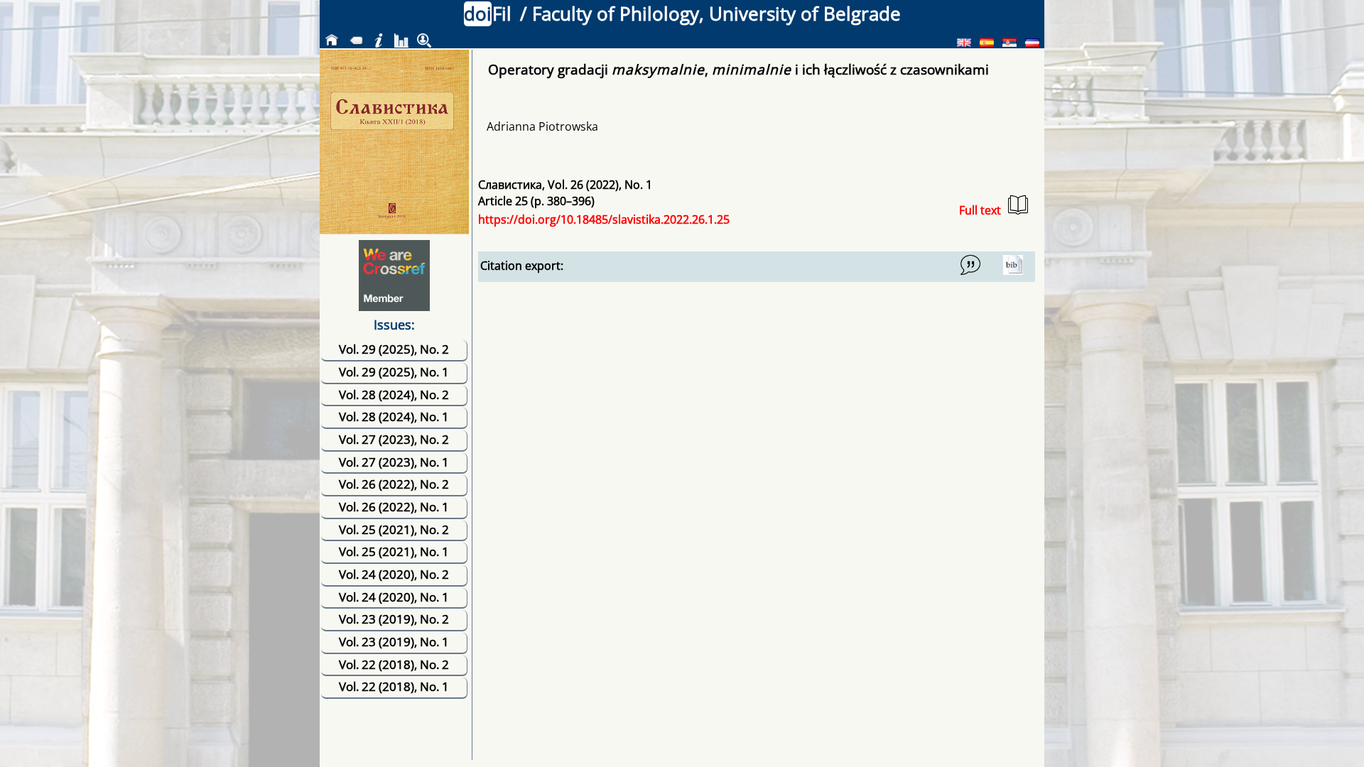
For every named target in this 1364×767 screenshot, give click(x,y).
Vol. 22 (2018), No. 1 (394, 686)
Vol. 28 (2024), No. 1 (394, 416)
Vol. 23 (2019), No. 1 (394, 641)
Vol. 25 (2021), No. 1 (394, 551)
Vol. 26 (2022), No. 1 (394, 507)
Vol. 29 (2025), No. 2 (394, 349)
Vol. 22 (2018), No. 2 (394, 664)
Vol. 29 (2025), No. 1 (394, 372)
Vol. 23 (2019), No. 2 (394, 619)
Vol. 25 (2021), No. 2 (394, 529)
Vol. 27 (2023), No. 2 (394, 439)
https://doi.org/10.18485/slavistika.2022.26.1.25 (604, 219)
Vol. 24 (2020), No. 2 (394, 574)
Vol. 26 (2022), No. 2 (394, 484)
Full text (980, 210)
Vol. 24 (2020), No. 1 (394, 597)
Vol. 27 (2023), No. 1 (394, 462)
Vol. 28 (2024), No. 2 (394, 394)
